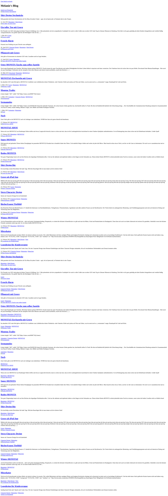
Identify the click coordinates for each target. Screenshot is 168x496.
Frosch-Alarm (7, 41)
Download (12, 73)
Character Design (14, 47)
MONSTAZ (26, 73)
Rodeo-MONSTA (8, 153)
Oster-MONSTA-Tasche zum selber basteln (20, 65)
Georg (9, 35)
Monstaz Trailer (8, 90)
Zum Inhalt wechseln (6, 1)
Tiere (26, 239)
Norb (3, 116)
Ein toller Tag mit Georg (12, 27)
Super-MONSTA (8, 139)
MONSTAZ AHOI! (9, 128)
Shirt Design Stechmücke (12, 15)
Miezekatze (6, 231)
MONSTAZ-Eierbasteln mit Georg (16, 78)
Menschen (31, 212)
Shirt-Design (18, 22)
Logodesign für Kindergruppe (14, 245)
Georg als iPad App (9, 177)
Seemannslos (6, 102)
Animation (11, 97)
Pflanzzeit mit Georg (10, 53)
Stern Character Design (11, 192)
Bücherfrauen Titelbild (11, 204)
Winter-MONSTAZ (9, 218)
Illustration (11, 22)
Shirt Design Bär (8, 165)
